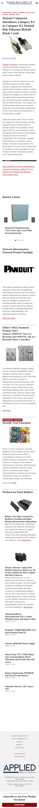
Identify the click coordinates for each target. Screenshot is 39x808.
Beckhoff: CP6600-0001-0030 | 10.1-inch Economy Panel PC (21, 631)
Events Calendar (19, 753)
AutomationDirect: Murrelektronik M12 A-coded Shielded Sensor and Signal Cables (20, 616)
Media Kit (19, 744)
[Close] (37, 795)
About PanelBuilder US (19, 739)
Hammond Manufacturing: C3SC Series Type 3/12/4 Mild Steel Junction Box (18, 230)
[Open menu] (36, 3)
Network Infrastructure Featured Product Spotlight (17, 250)
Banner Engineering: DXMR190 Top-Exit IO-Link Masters (19, 674)
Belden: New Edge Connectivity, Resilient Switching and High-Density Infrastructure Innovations (20, 519)
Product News (14, 14)
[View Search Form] (2, 3)
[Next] (33, 219)
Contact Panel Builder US (19, 736)
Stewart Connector (9, 64)
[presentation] (19, 212)
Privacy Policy (19, 747)
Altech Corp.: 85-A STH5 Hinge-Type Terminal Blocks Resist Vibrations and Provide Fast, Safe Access (20, 658)
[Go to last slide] (5, 219)
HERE (14, 483)
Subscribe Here (19, 756)
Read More (6, 410)
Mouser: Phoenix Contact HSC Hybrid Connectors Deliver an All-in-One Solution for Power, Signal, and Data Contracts (20, 571)
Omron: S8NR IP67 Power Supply (20, 643)
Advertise (19, 742)
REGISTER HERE (8, 318)
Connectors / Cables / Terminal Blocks (16, 12)
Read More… (27, 540)
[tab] (15, 240)
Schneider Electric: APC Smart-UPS (19, 687)
